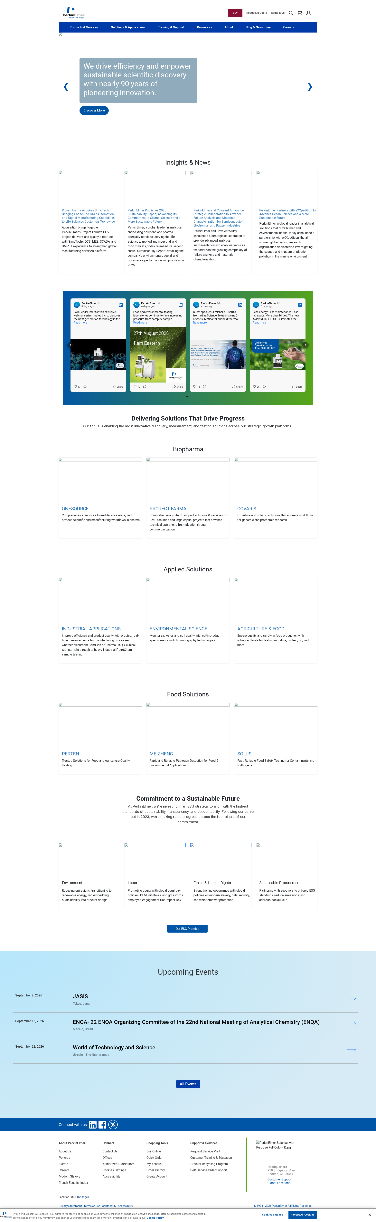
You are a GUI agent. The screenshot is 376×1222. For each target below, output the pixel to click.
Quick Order (154, 1157)
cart (299, 13)
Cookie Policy (155, 1217)
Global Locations (279, 1183)
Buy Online (153, 1151)
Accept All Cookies (302, 1214)
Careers (288, 27)
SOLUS (244, 754)
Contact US (109, 1205)
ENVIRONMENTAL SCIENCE (178, 629)
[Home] (74, 12)
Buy (235, 12)
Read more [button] (80, 322)
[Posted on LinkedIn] (120, 304)
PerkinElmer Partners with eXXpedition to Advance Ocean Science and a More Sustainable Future (287, 214)
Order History (155, 1170)
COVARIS (246, 508)
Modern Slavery (69, 1176)
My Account (154, 1164)
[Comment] (83, 387)
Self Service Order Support (208, 1170)
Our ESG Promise (187, 929)
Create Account (156, 1176)
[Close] (369, 1214)
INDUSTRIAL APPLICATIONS (91, 629)
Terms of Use (92, 1205)
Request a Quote (256, 12)
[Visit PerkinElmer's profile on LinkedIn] (77, 305)
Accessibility (111, 1176)
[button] (70, 345)
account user (308, 13)
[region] (188, 1215)
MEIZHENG (161, 754)
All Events (188, 1084)
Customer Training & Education (211, 1157)
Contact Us (278, 12)
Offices (107, 1157)
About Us (65, 1151)
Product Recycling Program (209, 1164)
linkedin (93, 1125)
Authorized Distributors (119, 1164)
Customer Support (280, 1179)
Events (63, 1164)
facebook (102, 1125)
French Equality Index (73, 1183)
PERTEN (70, 754)
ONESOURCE (75, 508)
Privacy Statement (70, 1205)
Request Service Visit (205, 1151)
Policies (64, 1157)
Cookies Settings (272, 1214)
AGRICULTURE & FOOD (261, 629)
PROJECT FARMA (168, 508)
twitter (113, 1124)
